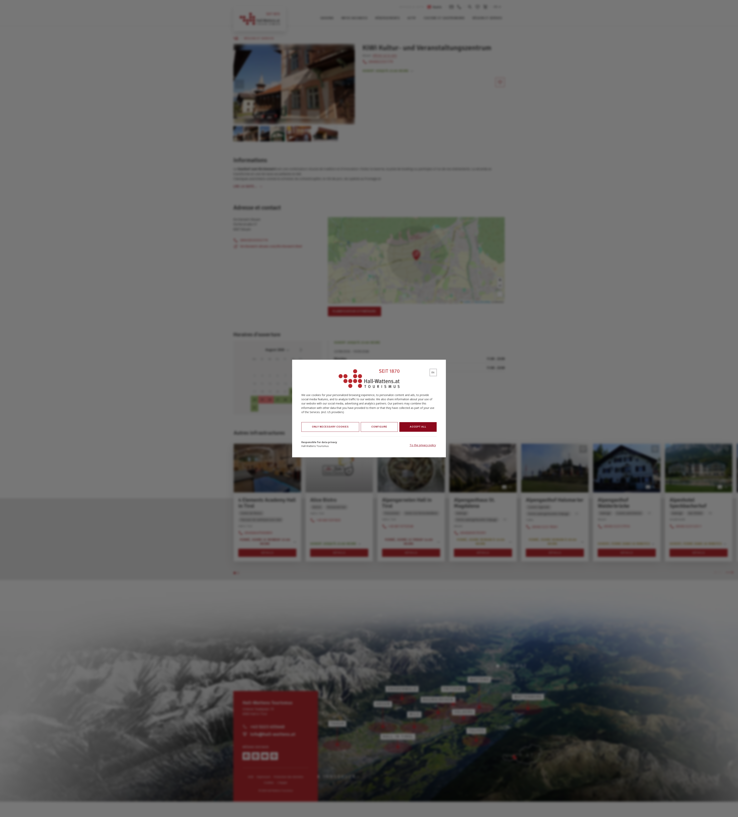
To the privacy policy (423, 445)
